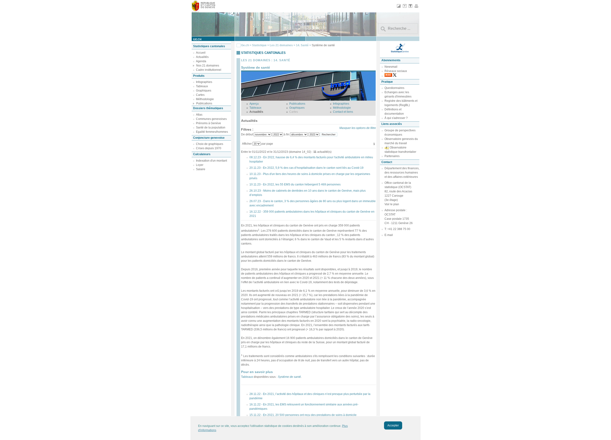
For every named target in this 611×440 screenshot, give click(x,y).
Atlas (199, 114)
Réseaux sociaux (396, 71)
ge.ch (197, 39)
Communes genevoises (211, 119)
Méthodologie (205, 99)
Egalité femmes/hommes (212, 131)
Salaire (200, 169)
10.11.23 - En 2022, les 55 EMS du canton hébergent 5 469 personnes (295, 184)
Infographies (204, 82)
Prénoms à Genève (208, 123)
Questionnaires (394, 88)
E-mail (389, 235)
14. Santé (302, 45)
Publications (204, 103)
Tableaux (202, 86)
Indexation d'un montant (211, 160)
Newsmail (391, 66)
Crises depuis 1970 (208, 148)
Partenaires (392, 156)
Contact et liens (343, 111)
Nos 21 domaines (207, 65)
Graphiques (203, 90)
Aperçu (254, 103)
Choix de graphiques (209, 144)
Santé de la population (210, 127)
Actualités (202, 57)
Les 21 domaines (281, 45)
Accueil (200, 52)
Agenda (201, 61)
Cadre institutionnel (208, 70)
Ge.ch (245, 45)
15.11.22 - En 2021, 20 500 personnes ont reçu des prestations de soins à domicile (303, 415)
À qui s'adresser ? (396, 118)
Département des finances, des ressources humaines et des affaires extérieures (402, 173)
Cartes (200, 95)
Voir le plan (392, 204)
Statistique (259, 45)
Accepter (393, 425)
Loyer (199, 165)
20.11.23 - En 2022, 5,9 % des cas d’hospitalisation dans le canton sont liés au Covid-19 (306, 167)
